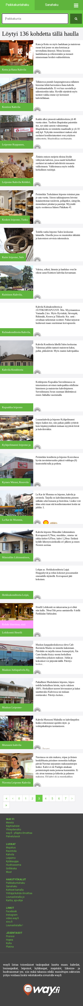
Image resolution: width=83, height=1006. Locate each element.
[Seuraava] (72, 798)
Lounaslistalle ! (14, 925)
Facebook (11, 911)
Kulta (9, 943)
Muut (9, 872)
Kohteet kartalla (15, 889)
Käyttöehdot (13, 826)
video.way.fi (12, 918)
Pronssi (10, 936)
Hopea (9, 939)
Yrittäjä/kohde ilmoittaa (19, 893)
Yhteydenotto (13, 829)
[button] (76, 5)
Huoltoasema (13, 864)
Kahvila (10, 854)
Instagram (12, 914)
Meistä (10, 822)
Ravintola (11, 851)
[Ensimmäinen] (6, 798)
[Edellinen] (13, 798)
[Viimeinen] (6, 805)
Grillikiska (11, 868)
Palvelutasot (13, 836)
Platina (10, 946)
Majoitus (11, 847)
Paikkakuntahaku (15, 883)
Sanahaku (11, 886)
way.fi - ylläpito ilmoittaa (19, 833)
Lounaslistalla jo (15, 897)
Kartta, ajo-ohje (14, 900)
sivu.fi (9, 921)
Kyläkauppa (12, 861)
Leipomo (11, 858)
